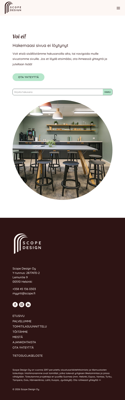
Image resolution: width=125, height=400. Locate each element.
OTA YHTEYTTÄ (23, 347)
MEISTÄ (18, 337)
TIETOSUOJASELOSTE (28, 355)
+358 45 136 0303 (24, 289)
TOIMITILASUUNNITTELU (30, 326)
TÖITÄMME (20, 332)
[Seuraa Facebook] (15, 304)
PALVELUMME (22, 321)
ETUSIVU (19, 316)
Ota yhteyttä (28, 77)
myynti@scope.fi (24, 293)
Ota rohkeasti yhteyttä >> (87, 380)
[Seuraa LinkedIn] (28, 304)
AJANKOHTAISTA (24, 342)
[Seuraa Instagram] (21, 304)
